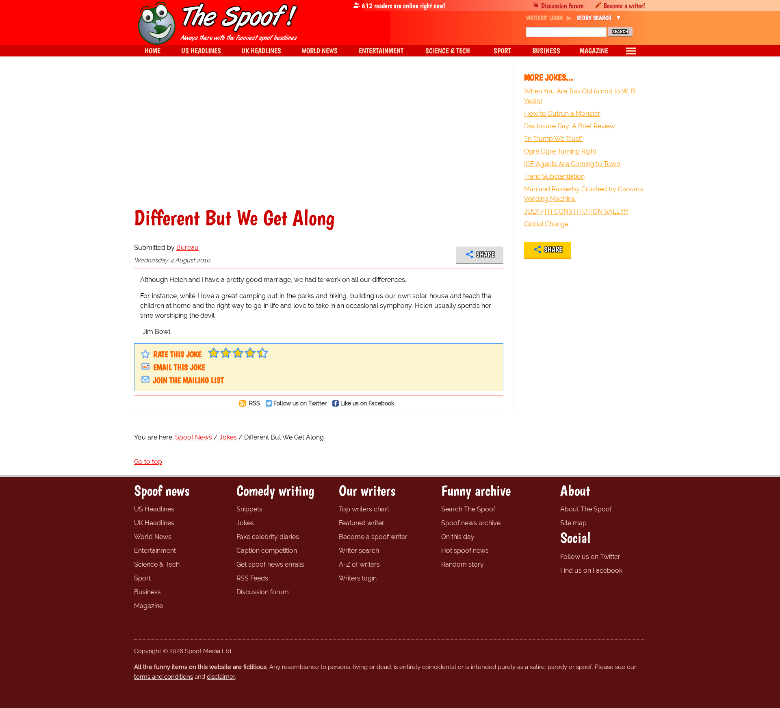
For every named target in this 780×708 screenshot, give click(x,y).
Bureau (187, 247)
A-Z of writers (359, 564)
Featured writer (361, 523)
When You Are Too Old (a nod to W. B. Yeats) (580, 96)
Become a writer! (624, 5)
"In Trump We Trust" (553, 139)
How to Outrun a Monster (562, 113)
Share (485, 254)
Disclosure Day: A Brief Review (569, 126)
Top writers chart (364, 509)
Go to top (148, 462)
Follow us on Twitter (300, 403)
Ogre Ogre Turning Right (560, 151)
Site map (573, 523)
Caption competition (266, 550)
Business (147, 592)
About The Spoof (586, 509)
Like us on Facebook (367, 403)
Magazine (148, 606)
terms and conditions (163, 676)
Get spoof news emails (270, 564)
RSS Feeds (252, 578)
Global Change (546, 224)
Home (152, 50)
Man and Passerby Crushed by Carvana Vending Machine (583, 194)
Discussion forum (562, 5)
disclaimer (221, 676)
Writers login (358, 578)
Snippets (249, 509)
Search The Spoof (468, 509)
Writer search (359, 550)
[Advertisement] (318, 136)
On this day (457, 537)
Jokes (245, 523)
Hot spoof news (465, 550)
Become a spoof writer (373, 537)
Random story (462, 564)
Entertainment (155, 550)
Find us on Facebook (591, 570)
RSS (253, 403)
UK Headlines (154, 523)
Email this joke (179, 367)
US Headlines (154, 509)
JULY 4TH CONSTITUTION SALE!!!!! (576, 211)
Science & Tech (157, 564)
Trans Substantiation (554, 176)
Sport (142, 578)
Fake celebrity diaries (267, 537)
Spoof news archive (470, 523)
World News (152, 537)
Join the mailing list (188, 380)
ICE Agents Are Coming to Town (572, 164)
